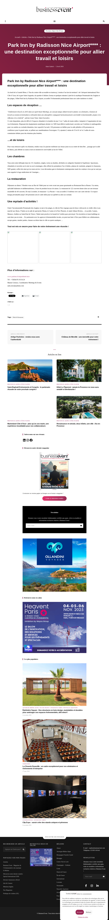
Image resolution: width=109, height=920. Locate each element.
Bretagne (59, 858)
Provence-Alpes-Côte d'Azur (54, 31)
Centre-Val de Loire (63, 862)
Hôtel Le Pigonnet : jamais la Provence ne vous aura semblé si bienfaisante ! (78, 388)
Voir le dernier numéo (54, 498)
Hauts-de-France (62, 872)
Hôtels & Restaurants (18, 317)
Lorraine (59, 882)
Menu (54, 21)
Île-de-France (45, 707)
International (28, 820)
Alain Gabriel (50, 66)
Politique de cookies (83, 917)
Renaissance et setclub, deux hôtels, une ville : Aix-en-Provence (78, 425)
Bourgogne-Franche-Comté (65, 855)
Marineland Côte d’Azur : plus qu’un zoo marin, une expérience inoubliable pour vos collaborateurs (28, 425)
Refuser (88, 912)
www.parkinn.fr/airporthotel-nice (18, 276)
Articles (24, 37)
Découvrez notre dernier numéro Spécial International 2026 (13, 875)
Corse (58, 868)
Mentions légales (8, 887)
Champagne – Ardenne (63, 865)
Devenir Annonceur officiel (11, 880)
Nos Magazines (7, 890)
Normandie (26, 763)
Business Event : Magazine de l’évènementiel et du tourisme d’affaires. (12, 868)
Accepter (80, 912)
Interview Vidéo (56, 707)
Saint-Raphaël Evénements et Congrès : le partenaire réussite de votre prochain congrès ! (28, 388)
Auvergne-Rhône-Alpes (31, 707)
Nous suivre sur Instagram (54, 837)
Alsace (59, 848)
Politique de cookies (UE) (11, 893)
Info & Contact (7, 883)
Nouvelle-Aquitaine (70, 707)
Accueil (17, 37)
